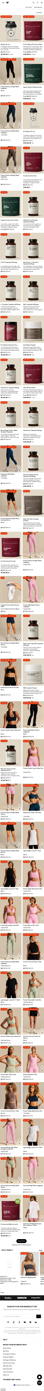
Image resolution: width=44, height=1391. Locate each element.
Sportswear (38, 7)
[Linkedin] (36, 1322)
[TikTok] (14, 1322)
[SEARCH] (33, 2)
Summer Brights (8, 1357)
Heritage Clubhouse (9, 1360)
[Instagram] (8, 1322)
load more (21, 1241)
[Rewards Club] (39, 1382)
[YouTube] (25, 1322)
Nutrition (28, 7)
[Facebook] (19, 1322)
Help (5, 1340)
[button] (3, 1389)
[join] (38, 1316)
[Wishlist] (37, 2)
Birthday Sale (7, 1366)
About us (6, 1375)
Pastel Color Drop (9, 1363)
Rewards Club (7, 1369)
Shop (40, 1250)
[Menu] (3, 3)
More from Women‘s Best (15, 1345)
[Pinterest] (30, 1322)
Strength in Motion (9, 1354)
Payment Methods (11, 1380)
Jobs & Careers (8, 1372)
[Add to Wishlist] (19, 79)
